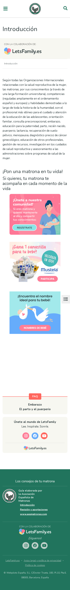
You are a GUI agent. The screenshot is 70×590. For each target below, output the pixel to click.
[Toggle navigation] (5, 8)
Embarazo (35, 405)
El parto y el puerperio (35, 409)
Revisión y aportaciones (34, 509)
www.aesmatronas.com (33, 514)
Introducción (27, 505)
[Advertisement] (35, 367)
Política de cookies (35, 565)
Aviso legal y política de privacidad (42, 560)
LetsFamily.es (13, 560)
